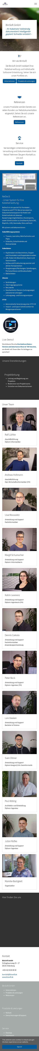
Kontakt (19, 163)
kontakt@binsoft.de (9, 974)
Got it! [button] (19, 1047)
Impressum (10, 1035)
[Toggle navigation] (35, 4)
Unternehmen (9, 81)
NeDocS (8, 1013)
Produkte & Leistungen (26, 81)
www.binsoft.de (7, 977)
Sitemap (9, 1033)
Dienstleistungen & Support (16, 1015)
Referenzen (19, 122)
